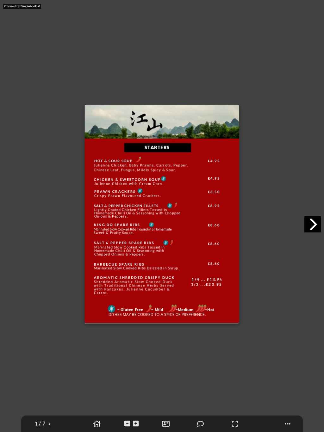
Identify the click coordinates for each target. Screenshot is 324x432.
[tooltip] (40, 424)
